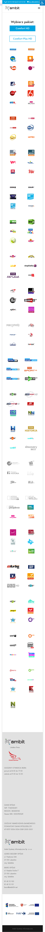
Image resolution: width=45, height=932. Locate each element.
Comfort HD (22, 28)
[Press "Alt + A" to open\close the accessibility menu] (42, 3)
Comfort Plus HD (22, 38)
